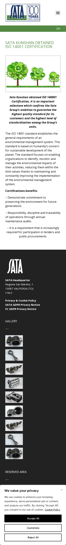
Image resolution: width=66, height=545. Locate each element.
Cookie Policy (52, 509)
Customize (33, 527)
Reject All (33, 537)
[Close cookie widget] (62, 490)
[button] (58, 13)
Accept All (33, 518)
